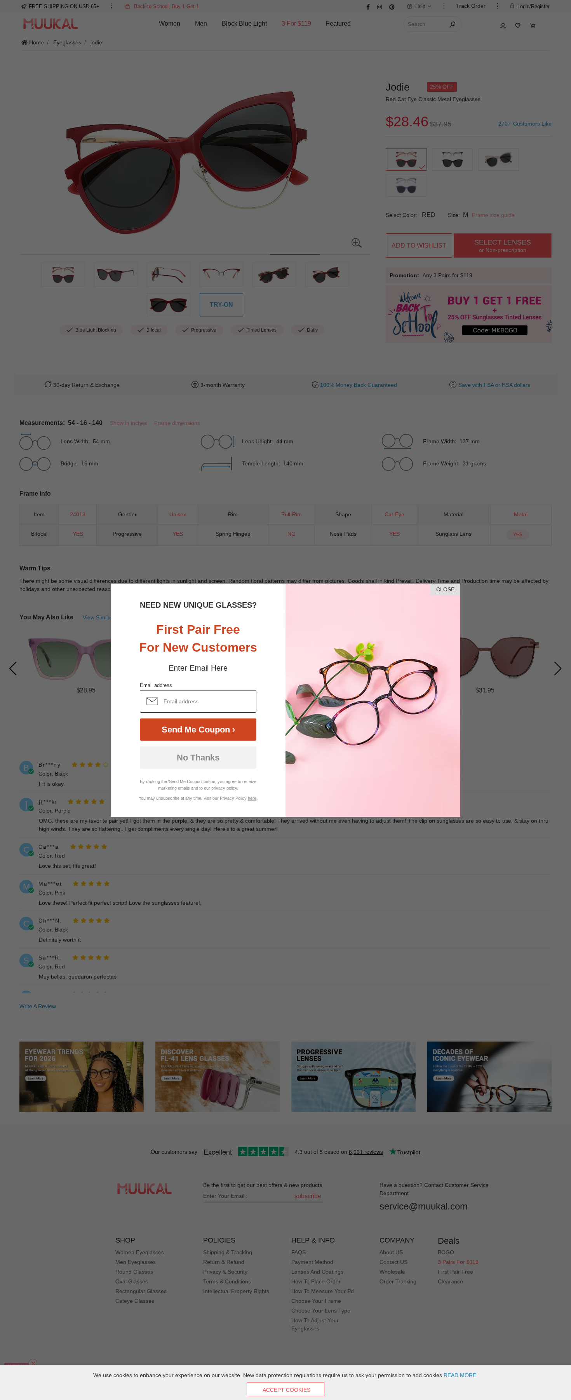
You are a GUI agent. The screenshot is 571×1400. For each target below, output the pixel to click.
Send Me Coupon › (198, 729)
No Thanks (198, 757)
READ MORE (460, 1375)
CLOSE (445, 589)
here (252, 798)
